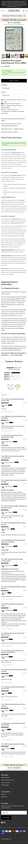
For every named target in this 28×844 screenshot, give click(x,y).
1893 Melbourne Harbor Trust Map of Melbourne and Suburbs (13, 541)
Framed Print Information (8, 216)
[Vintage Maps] (14, 10)
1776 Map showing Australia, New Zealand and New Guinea (12, 651)
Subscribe (6, 817)
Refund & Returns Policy (8, 780)
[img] (14, 368)
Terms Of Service (5, 782)
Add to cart (14, 81)
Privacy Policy (5, 785)
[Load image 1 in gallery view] (14, 39)
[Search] (4, 10)
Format (3, 92)
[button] (7, 372)
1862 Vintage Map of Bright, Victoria (15, 744)
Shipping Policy (5, 777)
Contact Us (4, 797)
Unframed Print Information (8, 150)
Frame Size (4, 85)
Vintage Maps (8, 839)
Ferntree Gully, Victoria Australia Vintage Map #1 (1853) (11, 436)
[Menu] (1, 10)
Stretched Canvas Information (9, 172)
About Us (3, 794)
